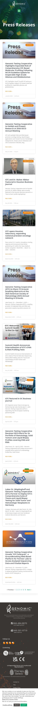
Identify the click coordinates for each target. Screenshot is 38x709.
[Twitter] (7, 643)
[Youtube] (13, 643)
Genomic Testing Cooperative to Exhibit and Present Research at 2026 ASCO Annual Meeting (18, 127)
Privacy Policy (16, 687)
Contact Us (16, 682)
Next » (29, 590)
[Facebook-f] (4, 643)
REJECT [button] (17, 705)
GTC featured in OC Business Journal (18, 399)
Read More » (8, 91)
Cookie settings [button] (7, 705)
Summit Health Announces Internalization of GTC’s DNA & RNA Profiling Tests (18, 347)
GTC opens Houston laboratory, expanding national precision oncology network (18, 234)
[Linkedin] (10, 643)
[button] (19, 10)
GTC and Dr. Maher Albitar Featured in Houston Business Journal (19, 181)
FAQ (14, 685)
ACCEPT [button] (23, 705)
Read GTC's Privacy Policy (10, 699)
